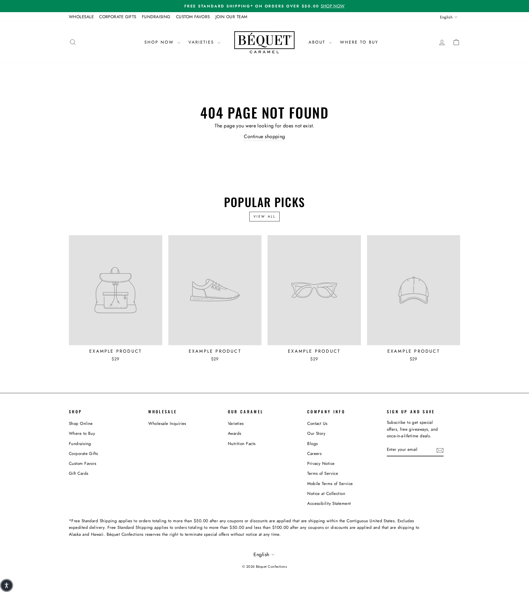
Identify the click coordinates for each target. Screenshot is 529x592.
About (318, 42)
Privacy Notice (320, 463)
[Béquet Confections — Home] (264, 42)
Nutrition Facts (242, 444)
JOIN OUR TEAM (231, 17)
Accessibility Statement (329, 503)
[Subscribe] (440, 450)
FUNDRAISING (156, 17)
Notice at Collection (326, 494)
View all (264, 216)
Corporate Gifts (83, 454)
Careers (314, 454)
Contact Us (317, 423)
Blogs (312, 444)
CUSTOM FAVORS (193, 17)
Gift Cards (78, 473)
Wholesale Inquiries (167, 423)
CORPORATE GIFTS (117, 17)
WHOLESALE (81, 17)
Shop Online (81, 423)
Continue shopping (264, 136)
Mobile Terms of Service (330, 484)
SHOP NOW (160, 42)
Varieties (202, 42)
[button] (6, 585)
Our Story (316, 433)
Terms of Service (322, 473)
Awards (234, 433)
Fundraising (80, 444)
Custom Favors (82, 463)
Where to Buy (359, 42)
